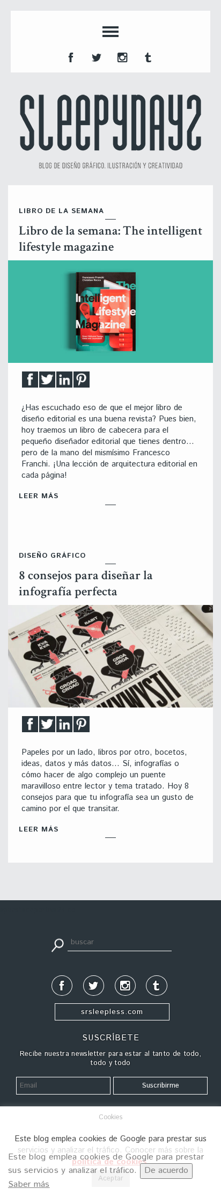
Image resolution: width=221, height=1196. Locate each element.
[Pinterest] (81, 382)
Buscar (57, 944)
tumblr (147, 56)
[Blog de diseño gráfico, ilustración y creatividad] (110, 131)
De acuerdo (166, 1170)
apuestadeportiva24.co (38, 910)
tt (95, 56)
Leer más (38, 496)
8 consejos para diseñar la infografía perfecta (86, 583)
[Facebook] (30, 382)
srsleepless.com (112, 1012)
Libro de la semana (61, 211)
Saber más (29, 1184)
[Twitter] (47, 382)
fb (69, 56)
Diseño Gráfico (52, 556)
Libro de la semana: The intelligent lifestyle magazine (110, 238)
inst (121, 56)
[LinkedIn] (64, 382)
